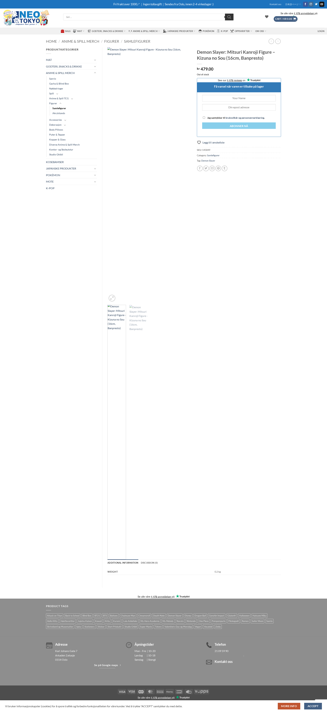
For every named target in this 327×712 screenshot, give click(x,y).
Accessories (55, 119)
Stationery (89, 626)
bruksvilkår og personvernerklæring (245, 117)
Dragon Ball (200, 615)
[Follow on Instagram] (310, 4)
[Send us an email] (321, 4)
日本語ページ (292, 4)
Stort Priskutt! (115, 626)
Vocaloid (208, 626)
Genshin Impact (216, 615)
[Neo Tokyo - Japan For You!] (26, 18)
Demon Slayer (208, 160)
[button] (286, 19)
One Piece (204, 621)
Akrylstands (58, 113)
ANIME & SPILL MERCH (145, 31)
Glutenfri (231, 615)
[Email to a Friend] (212, 168)
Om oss (259, 31)
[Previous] (113, 174)
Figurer (111, 41)
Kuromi (116, 621)
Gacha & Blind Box (59, 83)
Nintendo (191, 621)
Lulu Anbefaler (130, 621)
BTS (105, 615)
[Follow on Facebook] (305, 4)
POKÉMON (208, 31)
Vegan (198, 626)
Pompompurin (218, 621)
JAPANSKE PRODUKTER (180, 31)
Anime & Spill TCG (59, 98)
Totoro (158, 626)
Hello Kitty (52, 621)
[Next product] (271, 41)
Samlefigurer (137, 41)
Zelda (218, 626)
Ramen (245, 621)
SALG (68, 31)
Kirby (107, 621)
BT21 (97, 615)
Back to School (72, 615)
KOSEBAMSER (55, 162)
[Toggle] (95, 60)
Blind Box (86, 615)
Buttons (114, 615)
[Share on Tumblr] (224, 168)
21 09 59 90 (221, 650)
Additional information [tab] (122, 562)
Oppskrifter (242, 31)
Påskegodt (233, 621)
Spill (51, 93)
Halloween (244, 615)
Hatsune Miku (259, 615)
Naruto (180, 621)
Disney (188, 615)
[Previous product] (278, 41)
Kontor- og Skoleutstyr (61, 149)
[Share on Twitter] (206, 168)
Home (51, 41)
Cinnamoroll (144, 615)
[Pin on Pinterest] (218, 168)
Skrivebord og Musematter (60, 626)
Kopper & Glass (57, 139)
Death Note (159, 615)
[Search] (229, 17)
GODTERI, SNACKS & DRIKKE (107, 31)
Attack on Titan (54, 615)
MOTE (50, 181)
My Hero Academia (150, 621)
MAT (79, 31)
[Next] (186, 174)
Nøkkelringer (56, 88)
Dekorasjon (55, 124)
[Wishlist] (266, 17)
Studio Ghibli (56, 154)
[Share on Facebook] (200, 168)
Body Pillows (56, 129)
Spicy (78, 626)
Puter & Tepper (57, 134)
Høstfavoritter (68, 621)
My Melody (168, 621)
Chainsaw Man (128, 615)
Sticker (101, 626)
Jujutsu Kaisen (85, 621)
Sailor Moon (257, 621)
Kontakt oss (275, 4)
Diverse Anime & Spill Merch (64, 144)
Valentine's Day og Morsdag (178, 626)
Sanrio (52, 78)
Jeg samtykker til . (236, 117)
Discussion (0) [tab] (149, 562)
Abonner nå (239, 126)
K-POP (224, 31)
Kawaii (98, 621)
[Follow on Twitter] (316, 4)
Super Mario (146, 626)
